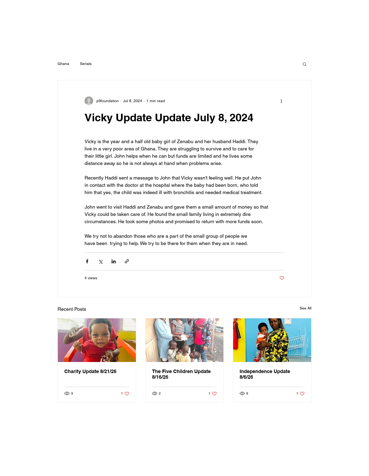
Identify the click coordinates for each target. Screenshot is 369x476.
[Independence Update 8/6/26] (272, 340)
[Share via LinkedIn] (113, 261)
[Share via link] (126, 261)
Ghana (63, 63)
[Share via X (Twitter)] (100, 261)
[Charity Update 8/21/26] (97, 340)
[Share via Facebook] (87, 261)
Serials (86, 63)
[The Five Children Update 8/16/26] (185, 340)
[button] (304, 64)
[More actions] (281, 101)
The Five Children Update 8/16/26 (181, 374)
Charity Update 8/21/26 (90, 371)
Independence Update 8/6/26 (265, 374)
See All (305, 308)
